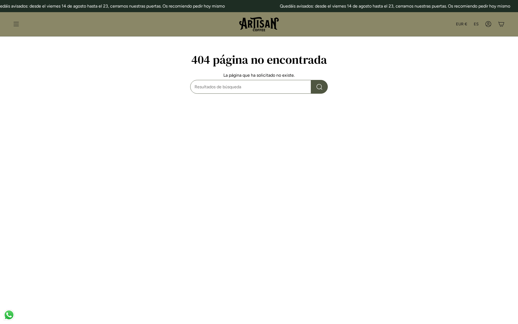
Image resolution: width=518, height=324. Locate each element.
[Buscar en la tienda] (319, 87)
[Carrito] (501, 24)
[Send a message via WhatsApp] (9, 315)
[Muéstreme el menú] (16, 24)
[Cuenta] (488, 24)
